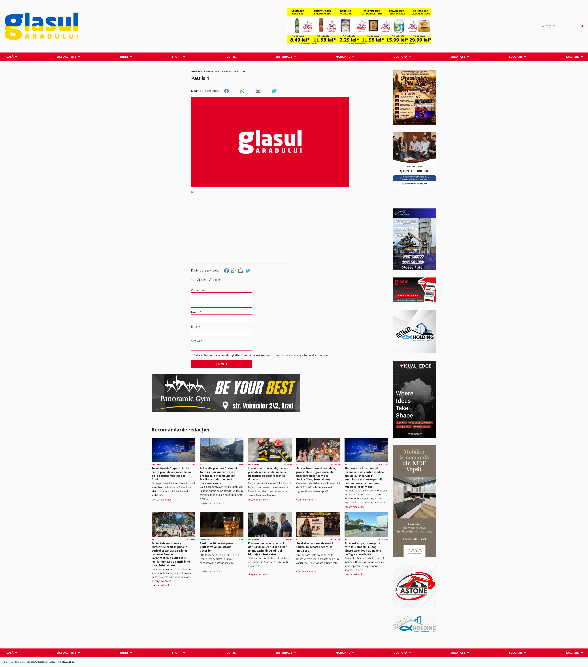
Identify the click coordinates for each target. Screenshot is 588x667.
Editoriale (283, 56)
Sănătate (457, 56)
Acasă (9, 56)
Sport (176, 56)
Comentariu (200, 290)
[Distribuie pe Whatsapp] (242, 91)
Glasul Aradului (206, 71)
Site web (196, 341)
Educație (516, 56)
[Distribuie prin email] (258, 91)
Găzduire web (55, 662)
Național (342, 56)
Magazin (572, 56)
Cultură (400, 56)
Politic (230, 56)
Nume (196, 312)
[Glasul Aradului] (91, 26)
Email (196, 326)
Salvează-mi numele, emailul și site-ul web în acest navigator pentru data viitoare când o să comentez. (261, 355)
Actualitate (66, 56)
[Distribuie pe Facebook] (226, 91)
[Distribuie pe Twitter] (274, 91)
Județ (124, 56)
